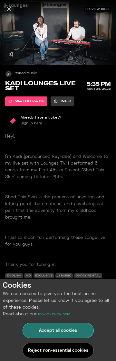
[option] (26, 101)
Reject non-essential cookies (58, 350)
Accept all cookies (58, 331)
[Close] (9, 9)
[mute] (10, 54)
